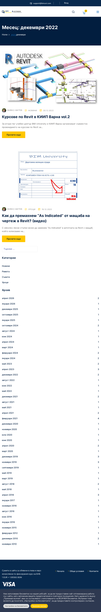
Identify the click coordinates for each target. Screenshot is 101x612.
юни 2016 (7, 516)
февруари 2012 (10, 533)
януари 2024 (8, 358)
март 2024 (7, 347)
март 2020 (7, 451)
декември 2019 (10, 456)
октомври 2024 (10, 325)
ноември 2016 (9, 505)
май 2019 (7, 473)
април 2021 (8, 413)
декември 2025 (10, 309)
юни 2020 (7, 440)
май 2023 (7, 363)
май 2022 (7, 391)
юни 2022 (7, 385)
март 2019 (7, 478)
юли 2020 (7, 434)
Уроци (32, 209)
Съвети (6, 277)
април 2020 (8, 445)
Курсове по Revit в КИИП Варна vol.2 (36, 117)
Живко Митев (14, 110)
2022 (13, 35)
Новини (32, 110)
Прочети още (14, 134)
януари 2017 (8, 500)
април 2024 (8, 342)
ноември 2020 (9, 429)
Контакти (93, 571)
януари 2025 (8, 320)
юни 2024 (7, 336)
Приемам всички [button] (39, 606)
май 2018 (7, 489)
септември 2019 (10, 467)
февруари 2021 (10, 418)
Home (5, 35)
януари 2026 (8, 303)
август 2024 (8, 331)
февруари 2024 (10, 353)
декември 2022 (10, 374)
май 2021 (7, 407)
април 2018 (8, 495)
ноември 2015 (9, 527)
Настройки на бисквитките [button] (16, 606)
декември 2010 (10, 538)
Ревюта (6, 271)
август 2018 (8, 484)
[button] (97, 11)
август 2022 (8, 380)
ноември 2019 (9, 462)
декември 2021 (10, 396)
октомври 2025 (10, 314)
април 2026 (8, 298)
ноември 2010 (9, 544)
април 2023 (8, 369)
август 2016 (8, 511)
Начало (60, 571)
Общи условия (77, 571)
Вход (66, 3)
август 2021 (8, 402)
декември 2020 (10, 423)
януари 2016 (8, 522)
